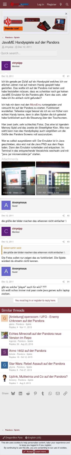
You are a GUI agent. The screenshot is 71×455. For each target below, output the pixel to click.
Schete (12, 354)
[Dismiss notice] (65, 14)
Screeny (12, 379)
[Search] (67, 4)
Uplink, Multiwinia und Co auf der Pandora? (38, 376)
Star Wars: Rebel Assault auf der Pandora (37, 363)
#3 (68, 241)
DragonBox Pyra (14, 437)
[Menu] (5, 4)
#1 (68, 76)
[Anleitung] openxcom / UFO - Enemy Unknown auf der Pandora (34, 318)
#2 (68, 215)
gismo (11, 324)
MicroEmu (35, 104)
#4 (68, 281)
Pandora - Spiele (23, 324)
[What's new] (61, 4)
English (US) (34, 437)
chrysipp (9, 46)
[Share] (63, 76)
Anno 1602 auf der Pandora (27, 350)
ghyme (12, 366)
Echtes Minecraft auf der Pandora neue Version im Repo (35, 335)
